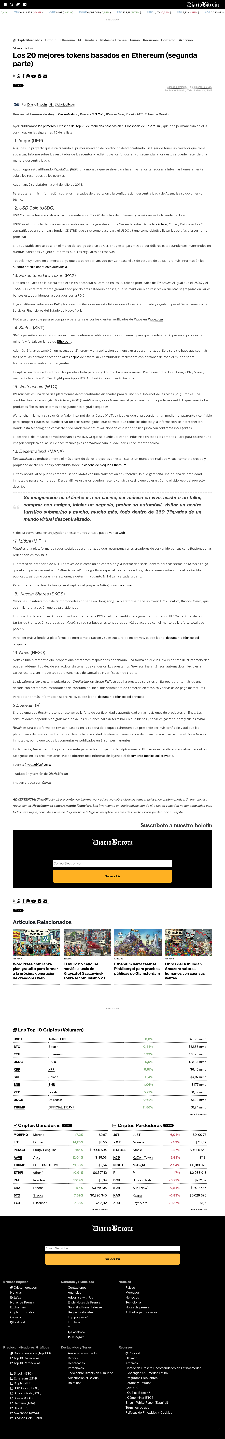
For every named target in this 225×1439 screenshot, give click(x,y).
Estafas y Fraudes (138, 1383)
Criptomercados (25, 1287)
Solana (53, 1077)
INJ (16, 1180)
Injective (39, 1180)
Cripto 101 (133, 1388)
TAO (17, 1203)
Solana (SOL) (23, 1398)
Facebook (77, 1332)
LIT (16, 1142)
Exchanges (18, 1307)
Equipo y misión (79, 1317)
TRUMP (19, 1107)
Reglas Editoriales (80, 1312)
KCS (116, 1157)
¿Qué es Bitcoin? (138, 1393)
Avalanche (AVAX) (26, 1413)
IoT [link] (178, 394)
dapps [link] (75, 357)
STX (17, 1195)
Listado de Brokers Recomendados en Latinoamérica (163, 1368)
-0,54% (193, 12)
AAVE (18, 1157)
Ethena (38, 1188)
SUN (116, 1188)
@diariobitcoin (65, 104)
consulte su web (121, 585)
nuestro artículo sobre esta (40, 267)
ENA (17, 1188)
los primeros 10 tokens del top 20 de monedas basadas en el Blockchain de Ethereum (99, 126)
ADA (171, 12)
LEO (143, 12)
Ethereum (67, 40)
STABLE (119, 1150)
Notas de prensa (137, 1307)
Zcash (52, 1092)
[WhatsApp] (19, 76)
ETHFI (18, 1173)
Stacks (38, 1195)
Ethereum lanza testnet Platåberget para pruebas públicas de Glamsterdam (137, 969)
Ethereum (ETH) (25, 1378)
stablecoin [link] (54, 215)
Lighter (38, 1142)
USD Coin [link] (97, 114)
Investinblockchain (38, 765)
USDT (18, 1039)
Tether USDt (57, 1039)
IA (80, 40)
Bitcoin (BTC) (23, 1373)
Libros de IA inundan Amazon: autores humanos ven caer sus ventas (185, 971)
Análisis (91, 40)
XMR (207, 12)
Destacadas (76, 1363)
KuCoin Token (143, 1157)
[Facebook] (24, 76)
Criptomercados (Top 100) (32, 1353)
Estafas (15, 1297)
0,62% (69, 12)
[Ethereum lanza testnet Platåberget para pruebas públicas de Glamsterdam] (138, 943)
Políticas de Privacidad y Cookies (149, 1412)
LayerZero (140, 1203)
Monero (138, 1142)
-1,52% (157, 12)
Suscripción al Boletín (83, 1378)
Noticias (16, 1292)
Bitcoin (50, 40)
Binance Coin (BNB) (27, 1418)
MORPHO (21, 1135)
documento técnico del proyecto (121, 697)
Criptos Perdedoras (139, 1125)
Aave (36, 1157)
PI (114, 1173)
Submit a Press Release (85, 1307)
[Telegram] (40, 76)
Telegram (77, 1337)
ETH (17, 1054)
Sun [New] (140, 1188)
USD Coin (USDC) (26, 1388)
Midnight (139, 1165)
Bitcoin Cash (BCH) (27, 1393)
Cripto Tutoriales (22, 1312)
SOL (17, 1077)
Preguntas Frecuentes (142, 1378)
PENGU (19, 1150)
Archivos (186, 40)
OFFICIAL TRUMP (61, 1107)
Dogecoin (55, 1100)
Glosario (16, 1317)
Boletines (74, 1383)
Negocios (132, 1297)
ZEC (83, 12)
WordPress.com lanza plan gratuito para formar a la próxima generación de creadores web (35, 971)
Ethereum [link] (127, 215)
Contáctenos (77, 1287)
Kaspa (137, 1195)
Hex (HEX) (20, 1408)
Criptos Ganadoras (38, 1125)
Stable (137, 1150)
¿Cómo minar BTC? (139, 1398)
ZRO (116, 1203)
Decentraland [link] (68, 114)
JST (116, 1135)
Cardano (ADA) (24, 1403)
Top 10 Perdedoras (26, 1363)
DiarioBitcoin (37, 104)
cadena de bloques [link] (97, 465)
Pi (134, 1173)
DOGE (47, 12)
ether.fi (38, 1173)
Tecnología (133, 1302)
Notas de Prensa (113, 40)
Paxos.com (155, 319)
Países (130, 1287)
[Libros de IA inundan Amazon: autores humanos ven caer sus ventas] (188, 943)
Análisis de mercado (82, 1353)
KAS (116, 1195)
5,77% (99, 12)
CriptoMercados (28, 40)
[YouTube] (34, 76)
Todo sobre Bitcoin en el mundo (90, 1373)
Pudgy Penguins (44, 1150)
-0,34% (129, 12)
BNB (17, 1085)
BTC (17, 1047)
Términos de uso (137, 1407)
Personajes (76, 1368)
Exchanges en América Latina (147, 1373)
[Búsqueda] (13, 4)
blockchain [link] (159, 224)
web (122, 533)
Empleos (74, 1322)
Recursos (150, 40)
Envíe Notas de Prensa (84, 1302)
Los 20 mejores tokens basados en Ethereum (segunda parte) (105, 59)
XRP (17, 1069)
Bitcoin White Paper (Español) (147, 1403)
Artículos (17, 48)
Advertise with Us (80, 1297)
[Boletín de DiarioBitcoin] (46, 76)
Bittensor (40, 1203)
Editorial (29, 48)
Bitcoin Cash (142, 1180)
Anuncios (74, 1292)
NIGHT (118, 1165)
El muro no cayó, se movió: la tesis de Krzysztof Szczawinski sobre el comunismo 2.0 (85, 971)
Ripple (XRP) (22, 1383)
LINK (114, 12)
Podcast (19, 1322)
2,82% (31, 12)
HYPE (16, 12)
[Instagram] (28, 76)
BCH (116, 1180)
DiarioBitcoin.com (198, 1114)
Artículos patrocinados (142, 1312)
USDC (18, 1062)
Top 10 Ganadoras (26, 1358)
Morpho (38, 1135)
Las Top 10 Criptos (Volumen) (50, 1030)
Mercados (133, 1292)
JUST (137, 1135)
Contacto (168, 40)
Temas (134, 40)
